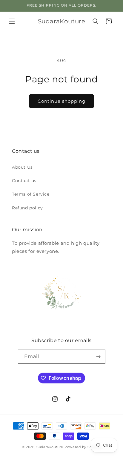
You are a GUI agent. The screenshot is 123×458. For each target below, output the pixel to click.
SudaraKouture (49, 447)
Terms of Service (31, 194)
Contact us (24, 180)
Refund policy (27, 208)
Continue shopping (61, 101)
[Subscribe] (98, 357)
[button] (12, 21)
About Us (22, 167)
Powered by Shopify (82, 447)
